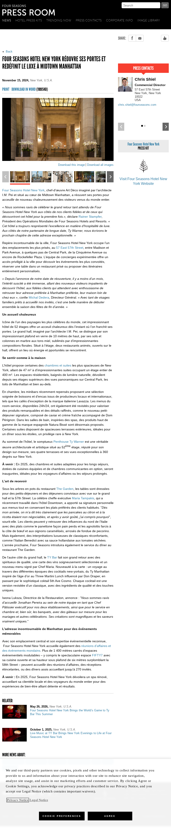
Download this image (71, 164)
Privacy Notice (17, 800)
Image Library (148, 20)
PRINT (5, 89)
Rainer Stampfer (90, 216)
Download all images (100, 164)
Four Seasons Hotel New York (23, 190)
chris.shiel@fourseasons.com (137, 104)
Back (8, 51)
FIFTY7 (97, 655)
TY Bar (52, 557)
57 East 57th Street (69, 247)
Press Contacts (89, 20)
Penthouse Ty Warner (68, 441)
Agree (110, 816)
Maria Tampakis (83, 498)
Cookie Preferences (62, 816)
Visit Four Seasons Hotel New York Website (143, 181)
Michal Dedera (39, 297)
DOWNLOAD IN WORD (30, 89)
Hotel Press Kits (28, 20)
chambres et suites (58, 365)
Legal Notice (39, 800)
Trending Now (58, 20)
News (6, 20)
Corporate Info (119, 20)
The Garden (64, 489)
